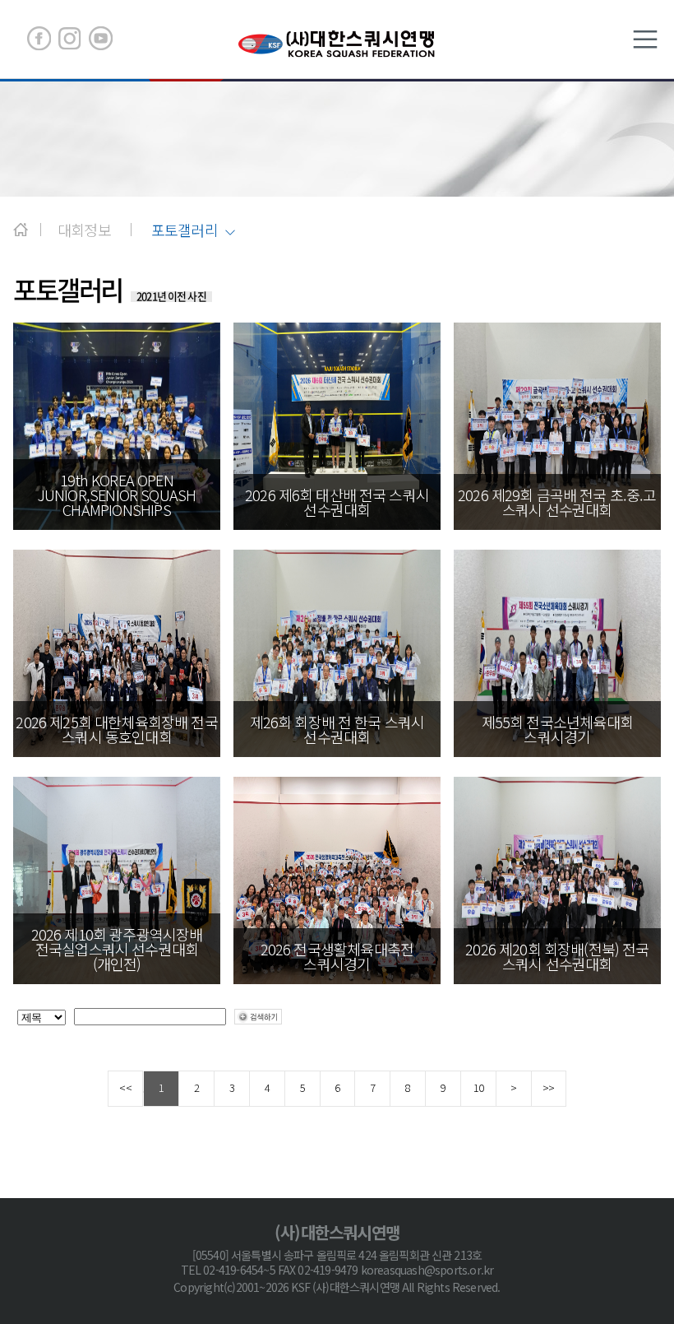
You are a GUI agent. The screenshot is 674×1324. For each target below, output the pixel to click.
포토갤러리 (184, 231)
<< (125, 1087)
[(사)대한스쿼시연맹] (337, 43)
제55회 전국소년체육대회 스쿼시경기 (557, 729)
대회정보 (84, 229)
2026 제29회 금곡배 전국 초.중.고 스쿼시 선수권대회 (557, 502)
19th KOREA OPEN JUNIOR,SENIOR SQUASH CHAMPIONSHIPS (117, 494)
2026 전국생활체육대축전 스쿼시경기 (337, 956)
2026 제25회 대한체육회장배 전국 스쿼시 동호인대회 (116, 729)
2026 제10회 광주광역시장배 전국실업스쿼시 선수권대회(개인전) (117, 948)
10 (478, 1087)
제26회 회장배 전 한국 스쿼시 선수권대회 (337, 729)
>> (548, 1087)
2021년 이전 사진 (171, 296)
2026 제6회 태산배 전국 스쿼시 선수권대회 (337, 502)
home (20, 229)
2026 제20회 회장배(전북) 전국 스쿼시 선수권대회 (557, 956)
